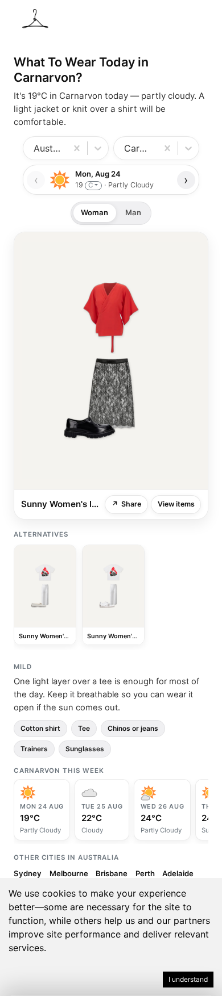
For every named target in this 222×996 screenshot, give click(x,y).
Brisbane (112, 873)
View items (176, 504)
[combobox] (35, 148)
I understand (188, 979)
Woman (94, 212)
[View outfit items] (111, 360)
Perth (145, 873)
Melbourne (69, 873)
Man (133, 212)
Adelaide (178, 873)
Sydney (28, 873)
